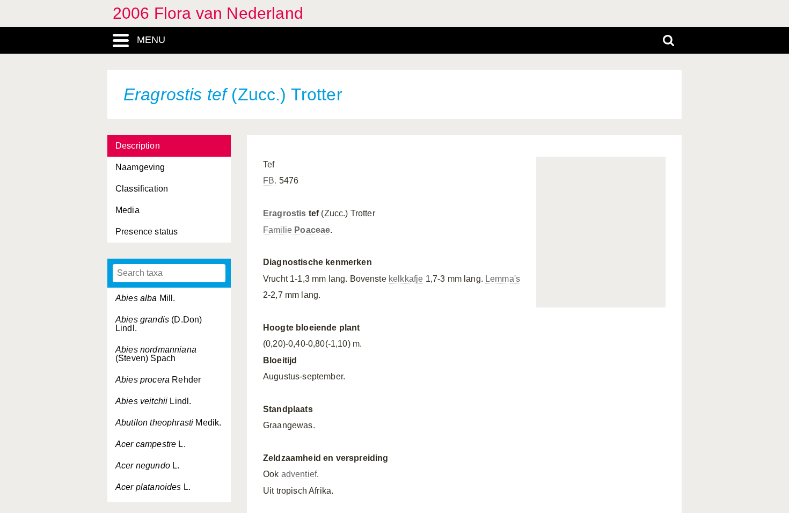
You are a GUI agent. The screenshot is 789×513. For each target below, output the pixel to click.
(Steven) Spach (155, 354)
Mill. (145, 298)
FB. (269, 180)
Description (137, 145)
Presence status (146, 231)
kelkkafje (406, 278)
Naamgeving (140, 167)
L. (150, 444)
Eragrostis (284, 213)
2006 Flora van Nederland (208, 13)
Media (127, 210)
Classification (141, 188)
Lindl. (153, 401)
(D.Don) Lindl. (158, 324)
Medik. (168, 422)
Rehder (158, 379)
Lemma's (502, 278)
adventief (299, 474)
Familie (296, 229)
